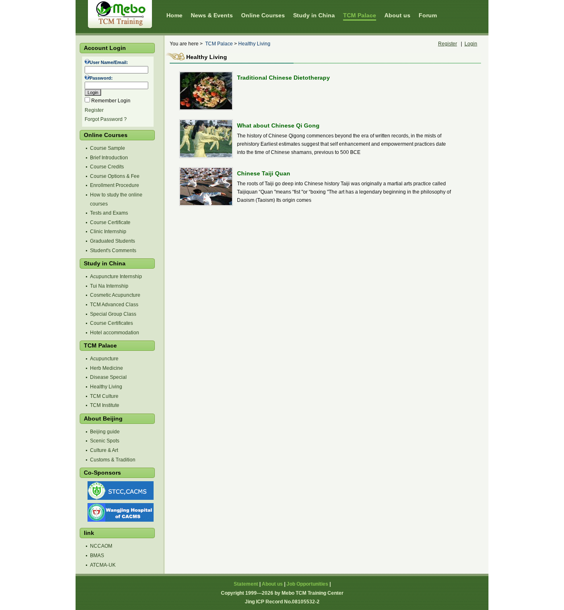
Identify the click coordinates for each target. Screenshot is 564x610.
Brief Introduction (109, 158)
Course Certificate (110, 222)
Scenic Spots (104, 441)
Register (94, 110)
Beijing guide (105, 432)
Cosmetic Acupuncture (115, 295)
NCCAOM (101, 546)
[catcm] (120, 498)
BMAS (97, 555)
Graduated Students (112, 241)
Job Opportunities (307, 584)
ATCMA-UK (103, 565)
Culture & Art (104, 450)
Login (470, 44)
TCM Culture (104, 396)
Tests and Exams (109, 213)
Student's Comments (113, 250)
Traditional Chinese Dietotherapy (283, 77)
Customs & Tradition (112, 460)
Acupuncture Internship (116, 276)
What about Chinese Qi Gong (278, 125)
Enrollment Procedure (114, 185)
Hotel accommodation (114, 333)
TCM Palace (219, 44)
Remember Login (110, 101)
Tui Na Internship (109, 286)
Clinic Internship (108, 231)
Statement (246, 584)
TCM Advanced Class (114, 304)
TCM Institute (104, 405)
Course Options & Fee (115, 176)
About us (272, 584)
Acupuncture (104, 359)
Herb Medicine (106, 368)
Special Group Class (113, 314)
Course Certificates (111, 323)
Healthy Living (106, 387)
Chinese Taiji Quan (263, 173)
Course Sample (107, 148)
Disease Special (108, 377)
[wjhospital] (120, 520)
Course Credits (107, 167)
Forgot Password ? (106, 119)
